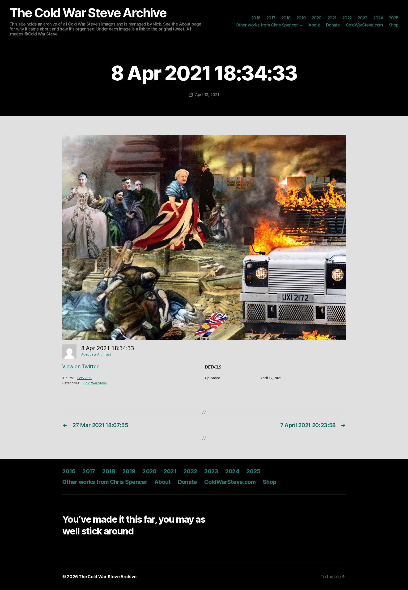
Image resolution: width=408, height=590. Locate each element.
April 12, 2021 (207, 94)
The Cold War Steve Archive (87, 13)
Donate (333, 24)
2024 (378, 17)
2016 (255, 17)
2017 (271, 17)
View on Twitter (80, 367)
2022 (347, 17)
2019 (301, 17)
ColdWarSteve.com (364, 24)
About (314, 24)
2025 (394, 17)
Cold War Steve (95, 383)
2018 (286, 17)
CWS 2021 (84, 378)
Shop (394, 24)
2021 (331, 17)
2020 (317, 17)
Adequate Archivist (96, 354)
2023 (362, 17)
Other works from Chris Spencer (267, 24)
